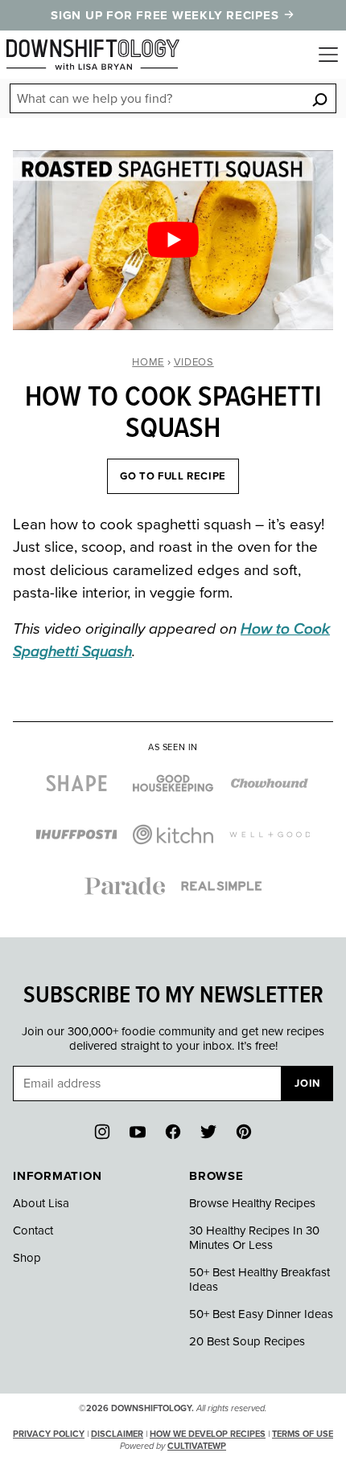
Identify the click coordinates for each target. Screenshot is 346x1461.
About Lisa (41, 1203)
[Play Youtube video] (173, 240)
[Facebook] (173, 1131)
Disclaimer (117, 1434)
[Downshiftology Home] (92, 54)
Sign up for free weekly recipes (166, 15)
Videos (194, 362)
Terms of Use (302, 1434)
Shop (27, 1258)
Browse (216, 1176)
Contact (33, 1230)
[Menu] (328, 54)
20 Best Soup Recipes (247, 1341)
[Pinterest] (244, 1131)
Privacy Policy (48, 1434)
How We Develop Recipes (208, 1434)
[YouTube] (137, 1131)
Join (307, 1083)
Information (57, 1176)
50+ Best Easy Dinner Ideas (261, 1314)
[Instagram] (102, 1131)
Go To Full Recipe (173, 476)
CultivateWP (196, 1446)
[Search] (319, 99)
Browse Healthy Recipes (252, 1203)
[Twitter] (208, 1131)
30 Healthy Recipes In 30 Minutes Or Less (254, 1237)
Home (148, 362)
